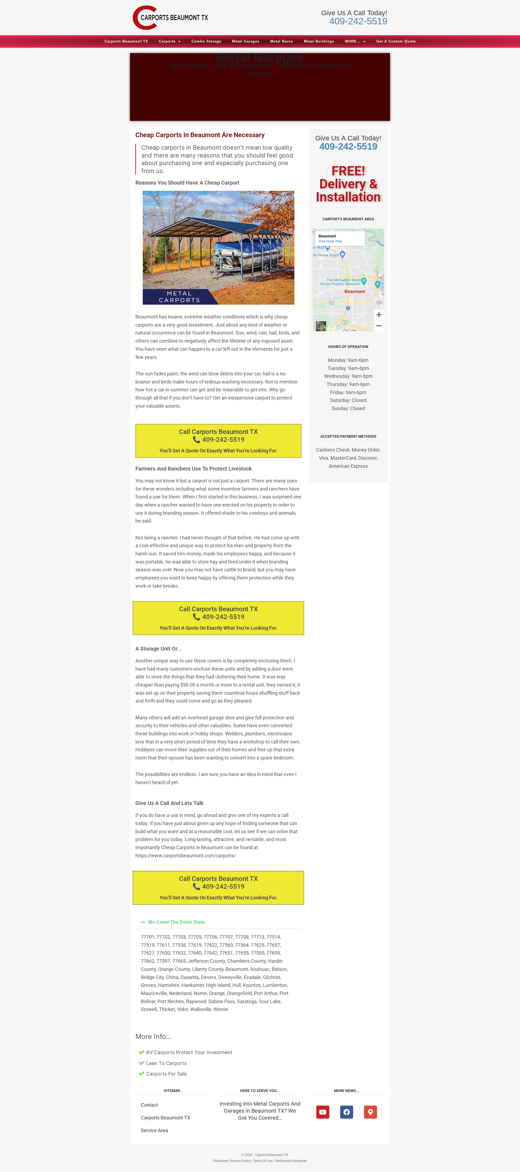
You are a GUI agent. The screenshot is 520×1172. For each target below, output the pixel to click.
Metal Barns (281, 41)
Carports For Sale (166, 1074)
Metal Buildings (319, 41)
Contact (149, 1105)
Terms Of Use (262, 1161)
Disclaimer (220, 1161)
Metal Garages (245, 41)
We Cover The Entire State (176, 922)
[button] (218, 922)
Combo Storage (206, 41)
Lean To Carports (166, 1063)
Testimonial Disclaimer (291, 1161)
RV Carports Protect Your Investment (189, 1052)
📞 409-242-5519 (219, 439)
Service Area (154, 1130)
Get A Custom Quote (396, 41)
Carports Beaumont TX (126, 41)
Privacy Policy (240, 1161)
